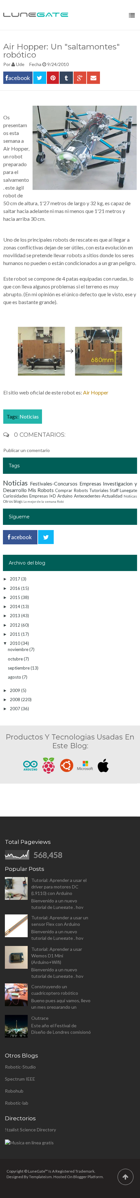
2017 (15, 578)
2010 (15, 643)
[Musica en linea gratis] (29, 1142)
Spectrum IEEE (20, 1079)
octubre (16, 658)
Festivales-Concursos (53, 483)
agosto (15, 677)
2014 (15, 606)
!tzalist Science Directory (30, 1129)
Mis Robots (41, 490)
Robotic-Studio (20, 1067)
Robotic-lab (16, 1103)
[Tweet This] (39, 78)
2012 (15, 625)
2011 (15, 634)
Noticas (130, 496)
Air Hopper (95, 392)
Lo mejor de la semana (39, 501)
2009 (15, 690)
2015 (15, 597)
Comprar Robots (71, 490)
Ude (20, 64)
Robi (60, 501)
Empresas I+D (42, 496)
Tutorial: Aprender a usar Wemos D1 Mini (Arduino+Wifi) (56, 955)
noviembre (18, 649)
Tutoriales (98, 490)
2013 (15, 615)
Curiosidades (15, 496)
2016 (15, 588)
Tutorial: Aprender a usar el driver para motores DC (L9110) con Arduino (59, 886)
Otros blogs (13, 501)
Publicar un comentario (26, 450)
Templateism (40, 1176)
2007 (15, 708)
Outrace (40, 1018)
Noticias (29, 416)
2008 (15, 699)
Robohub (14, 1091)
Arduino (65, 496)
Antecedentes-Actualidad (98, 496)
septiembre (19, 668)
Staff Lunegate (123, 490)
